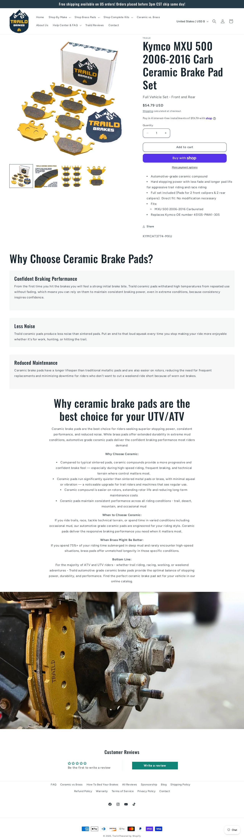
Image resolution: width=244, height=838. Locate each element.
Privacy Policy (146, 791)
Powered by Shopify (130, 836)
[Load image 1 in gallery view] (21, 176)
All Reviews (129, 784)
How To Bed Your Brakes (102, 784)
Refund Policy (83, 791)
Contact (164, 791)
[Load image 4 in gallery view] (96, 176)
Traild (115, 836)
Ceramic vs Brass (71, 784)
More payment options (184, 167)
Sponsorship (149, 784)
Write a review (155, 765)
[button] (59, 17)
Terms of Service (123, 791)
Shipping (148, 111)
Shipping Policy (180, 784)
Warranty (102, 791)
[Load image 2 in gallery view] (46, 176)
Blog (164, 784)
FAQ (54, 784)
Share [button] (150, 226)
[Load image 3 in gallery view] (71, 176)
